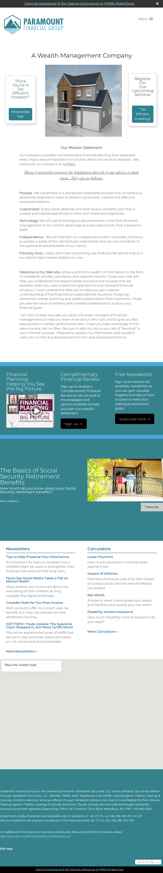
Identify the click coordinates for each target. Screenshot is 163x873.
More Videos (9, 501)
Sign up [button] (72, 424)
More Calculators (102, 631)
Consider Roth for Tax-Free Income (34, 603)
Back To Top (146, 861)
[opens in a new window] (36, 411)
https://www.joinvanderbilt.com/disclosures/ (38, 836)
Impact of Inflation (102, 573)
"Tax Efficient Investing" (143, 114)
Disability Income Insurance (110, 612)
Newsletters (18, 548)
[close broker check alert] (157, 3)
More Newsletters (22, 651)
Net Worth (96, 595)
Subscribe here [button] (132, 419)
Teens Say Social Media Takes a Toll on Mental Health (37, 579)
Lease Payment (100, 557)
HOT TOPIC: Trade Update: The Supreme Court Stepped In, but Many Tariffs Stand (39, 625)
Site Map (6, 848)
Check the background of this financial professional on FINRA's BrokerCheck (79, 4)
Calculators (99, 548)
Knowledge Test (20, 114)
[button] (145, 19)
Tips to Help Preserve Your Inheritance (37, 557)
